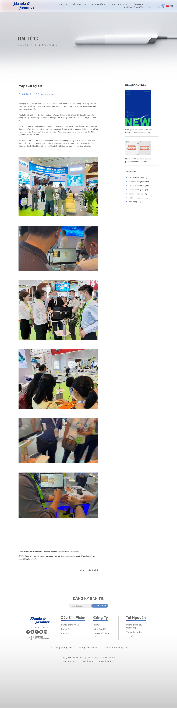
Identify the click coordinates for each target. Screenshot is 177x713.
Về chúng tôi (79, 4)
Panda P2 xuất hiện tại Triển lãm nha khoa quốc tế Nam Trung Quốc (52, 551)
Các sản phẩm (96, 4)
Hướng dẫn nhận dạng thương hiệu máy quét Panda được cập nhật (139, 131)
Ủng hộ (137, 4)
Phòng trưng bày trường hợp (134, 626)
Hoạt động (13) (135, 202)
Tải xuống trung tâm (60, 647)
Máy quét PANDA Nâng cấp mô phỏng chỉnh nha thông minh (138, 160)
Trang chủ (64, 4)
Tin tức (34, 45)
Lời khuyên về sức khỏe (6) (140, 198)
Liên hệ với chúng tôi (133, 7)
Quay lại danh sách (89, 570)
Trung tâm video (134, 632)
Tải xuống (130, 636)
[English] (163, 6)
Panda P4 (65, 629)
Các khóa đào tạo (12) (138, 194)
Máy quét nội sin (50, 45)
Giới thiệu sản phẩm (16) (139, 182)
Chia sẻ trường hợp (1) (138, 178)
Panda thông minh (70, 625)
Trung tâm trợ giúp (119, 4)
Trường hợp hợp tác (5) (138, 190)
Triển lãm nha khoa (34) (139, 186)
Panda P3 (65, 633)
